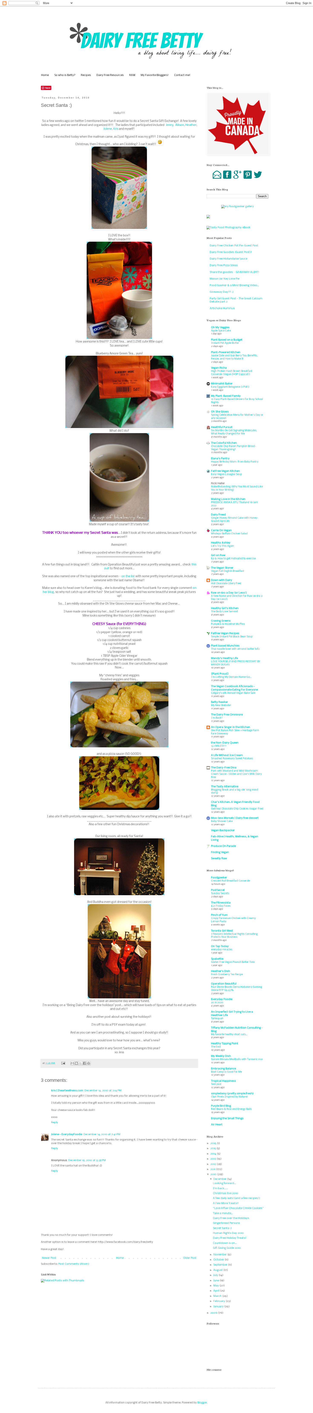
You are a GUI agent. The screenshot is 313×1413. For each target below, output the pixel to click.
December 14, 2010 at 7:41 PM (101, 1134)
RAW (132, 75)
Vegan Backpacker (223, 830)
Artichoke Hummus (222, 308)
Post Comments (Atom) (73, 1264)
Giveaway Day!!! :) (222, 292)
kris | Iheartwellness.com (67, 1090)
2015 (213, 1148)
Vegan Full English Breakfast (227, 571)
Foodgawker (219, 877)
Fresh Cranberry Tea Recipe (227, 974)
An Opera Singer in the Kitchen (230, 727)
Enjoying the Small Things (227, 1118)
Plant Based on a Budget (227, 339)
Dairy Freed (218, 514)
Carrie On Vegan (221, 530)
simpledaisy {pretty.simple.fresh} (232, 1093)
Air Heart (217, 1124)
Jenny (169, 125)
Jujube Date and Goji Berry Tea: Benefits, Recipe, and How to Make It (234, 357)
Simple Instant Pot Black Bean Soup (232, 636)
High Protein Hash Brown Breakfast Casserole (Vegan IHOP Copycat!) (231, 373)
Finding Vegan (220, 852)
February (219, 1301)
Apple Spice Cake (221, 330)
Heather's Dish (220, 971)
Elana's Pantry (220, 458)
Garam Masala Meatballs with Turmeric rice (237, 1059)
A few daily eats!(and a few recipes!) (236, 1198)
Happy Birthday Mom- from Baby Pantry (234, 461)
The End (216, 1046)
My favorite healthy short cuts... (229, 1034)
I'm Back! (217, 717)
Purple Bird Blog (221, 1106)
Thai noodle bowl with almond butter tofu (235, 649)
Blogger (202, 1402)
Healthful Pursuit (222, 427)
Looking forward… (224, 1183)
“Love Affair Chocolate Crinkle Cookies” (238, 1208)
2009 (214, 1313)
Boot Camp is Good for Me (226, 1071)
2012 (213, 1164)
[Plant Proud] (220, 673)
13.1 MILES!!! (218, 746)
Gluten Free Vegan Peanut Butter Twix (233, 962)
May (216, 1285)
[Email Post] (63, 1063)
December (220, 1179)
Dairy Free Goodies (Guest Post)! (231, 252)
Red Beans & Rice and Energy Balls (231, 1109)
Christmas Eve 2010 (225, 1193)
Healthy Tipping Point (224, 1043)
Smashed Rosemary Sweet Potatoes (232, 758)
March (217, 1296)
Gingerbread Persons (226, 1223)
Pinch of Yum (219, 915)
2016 (213, 1143)
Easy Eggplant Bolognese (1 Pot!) (230, 386)
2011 (213, 1169)
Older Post (190, 1258)
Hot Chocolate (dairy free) (226, 583)
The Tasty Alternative (224, 786)
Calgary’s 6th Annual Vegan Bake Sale (233, 693)
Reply (54, 1122)
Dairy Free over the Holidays (231, 1218)
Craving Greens (221, 620)
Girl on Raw (218, 555)
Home (45, 75)
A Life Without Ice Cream (227, 755)
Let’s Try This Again (222, 546)
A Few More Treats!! (226, 1203)
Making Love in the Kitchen (228, 499)
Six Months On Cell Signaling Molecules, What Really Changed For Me (234, 432)
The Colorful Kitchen (224, 443)
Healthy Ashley (220, 542)
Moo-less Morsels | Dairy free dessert (235, 818)
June (216, 1280)
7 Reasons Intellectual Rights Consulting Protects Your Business (234, 936)
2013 (213, 1159)
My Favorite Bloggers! (155, 75)
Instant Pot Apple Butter (225, 343)
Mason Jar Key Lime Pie (224, 278)
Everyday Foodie (221, 999)
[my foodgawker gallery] (237, 206)
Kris (116, 129)
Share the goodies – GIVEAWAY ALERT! (234, 272)
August (218, 1270)
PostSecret (218, 890)
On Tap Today (220, 946)
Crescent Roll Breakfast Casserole (230, 880)
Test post (216, 1084)
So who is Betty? (64, 75)
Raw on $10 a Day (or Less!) (229, 592)
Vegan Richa (219, 368)
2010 (213, 1174)
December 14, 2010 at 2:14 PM (103, 1090)
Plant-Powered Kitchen (225, 352)
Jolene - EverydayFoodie (66, 1134)
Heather (191, 125)
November (220, 1254)
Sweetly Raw (219, 858)
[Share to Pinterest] (88, 1063)
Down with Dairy (221, 580)
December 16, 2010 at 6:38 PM (87, 1160)
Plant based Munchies (225, 645)
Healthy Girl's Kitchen (224, 608)
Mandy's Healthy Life (224, 658)
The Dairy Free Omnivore (227, 714)
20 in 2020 (217, 1002)
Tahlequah (217, 1018)
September (220, 1264)
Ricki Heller (218, 483)
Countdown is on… (225, 1243)
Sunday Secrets (220, 893)
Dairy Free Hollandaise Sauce (228, 258)
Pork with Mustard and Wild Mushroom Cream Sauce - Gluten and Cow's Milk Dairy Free (236, 774)
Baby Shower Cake (222, 821)
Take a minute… (223, 1213)
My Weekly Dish (221, 1056)
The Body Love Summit (224, 611)
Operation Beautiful (223, 983)
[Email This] (72, 1063)
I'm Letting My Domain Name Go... (231, 677)
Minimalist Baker (222, 383)
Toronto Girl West (222, 930)
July (216, 1275)
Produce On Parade (223, 846)
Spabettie (217, 959)
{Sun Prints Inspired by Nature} (229, 1096)
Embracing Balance (223, 1068)
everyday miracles (221, 949)
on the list (128, 576)
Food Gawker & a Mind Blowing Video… (234, 285)
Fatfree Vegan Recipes (225, 633)
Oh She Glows (220, 411)
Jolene (107, 129)
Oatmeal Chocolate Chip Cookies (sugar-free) (237, 808)
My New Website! (221, 705)
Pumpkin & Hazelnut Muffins (228, 624)
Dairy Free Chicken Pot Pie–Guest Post (234, 245)
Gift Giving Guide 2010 (227, 1248)
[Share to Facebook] (84, 1063)
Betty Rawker (219, 702)
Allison (179, 125)
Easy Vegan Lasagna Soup (226, 474)
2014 (213, 1153)
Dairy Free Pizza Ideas (224, 265)
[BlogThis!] (76, 1063)
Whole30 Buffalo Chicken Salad (229, 533)
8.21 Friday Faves (221, 906)
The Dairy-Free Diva (223, 767)
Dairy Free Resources (110, 75)
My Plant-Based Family (226, 396)
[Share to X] (80, 1063)
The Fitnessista (221, 902)
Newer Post (49, 1258)
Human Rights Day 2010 (228, 1233)
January (218, 1306)
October (219, 1259)
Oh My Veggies (220, 327)
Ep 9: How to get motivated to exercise (233, 558)
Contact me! (182, 75)
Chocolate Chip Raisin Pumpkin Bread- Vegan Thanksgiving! (233, 448)
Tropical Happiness (223, 1081)
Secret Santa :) (222, 1228)
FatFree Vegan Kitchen (225, 471)
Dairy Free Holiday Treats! (229, 1238)
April (216, 1290)
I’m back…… (220, 1188)
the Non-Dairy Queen (224, 742)
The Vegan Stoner (222, 568)
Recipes (86, 75)
